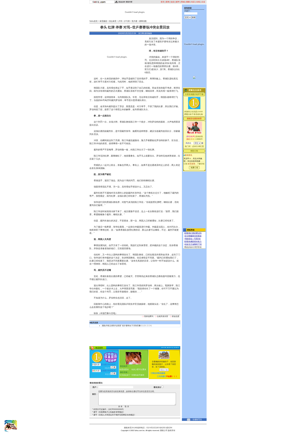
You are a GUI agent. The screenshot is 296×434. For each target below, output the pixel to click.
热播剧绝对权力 (195, 241)
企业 (203, 2)
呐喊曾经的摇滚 (195, 236)
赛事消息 (143, 21)
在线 (198, 2)
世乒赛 (134, 21)
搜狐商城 (190, 230)
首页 (162, 2)
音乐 (186, 236)
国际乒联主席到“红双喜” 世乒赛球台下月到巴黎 (121, 326)
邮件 (178, 2)
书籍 (186, 239)
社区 (193, 2)
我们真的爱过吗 (195, 233)
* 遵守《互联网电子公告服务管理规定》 (108, 412)
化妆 (186, 244)
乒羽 (120, 21)
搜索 (188, 2)
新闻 (167, 2)
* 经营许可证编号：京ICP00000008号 (108, 409)
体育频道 (103, 21)
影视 (186, 233)
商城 (183, 2)
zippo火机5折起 (195, 247)
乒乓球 (127, 21)
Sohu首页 (93, 21)
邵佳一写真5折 (195, 239)
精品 (186, 247)
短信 (173, 2)
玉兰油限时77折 (195, 244)
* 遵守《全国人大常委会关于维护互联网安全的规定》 (114, 415)
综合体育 (112, 21)
